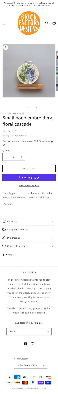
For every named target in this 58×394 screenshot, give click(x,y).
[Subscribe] (47, 331)
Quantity (6, 150)
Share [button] (9, 254)
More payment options (29, 185)
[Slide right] (36, 107)
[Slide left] (21, 107)
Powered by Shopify (39, 388)
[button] (4, 23)
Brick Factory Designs (24, 388)
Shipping (5, 136)
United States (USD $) (27, 365)
